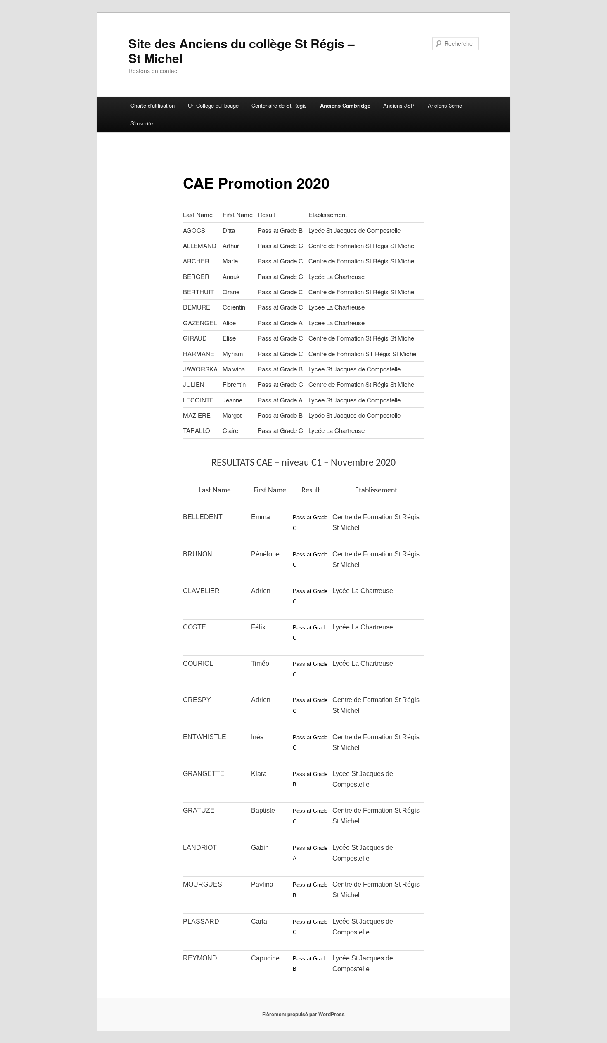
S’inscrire (141, 123)
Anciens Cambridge (345, 105)
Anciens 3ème (445, 105)
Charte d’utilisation (152, 105)
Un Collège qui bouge (213, 105)
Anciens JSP (399, 105)
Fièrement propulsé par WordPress (303, 1014)
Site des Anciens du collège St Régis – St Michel (241, 50)
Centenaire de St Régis (279, 105)
